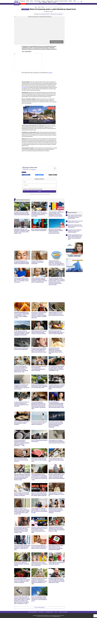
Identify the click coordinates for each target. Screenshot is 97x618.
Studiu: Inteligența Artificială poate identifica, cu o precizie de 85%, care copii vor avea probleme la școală (39, 510)
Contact (56, 611)
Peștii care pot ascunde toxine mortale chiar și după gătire (21, 348)
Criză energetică (37, 1)
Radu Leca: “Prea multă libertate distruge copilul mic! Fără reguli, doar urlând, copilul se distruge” (39, 494)
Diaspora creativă (49, 1)
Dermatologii (24, 87)
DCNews (16, 2)
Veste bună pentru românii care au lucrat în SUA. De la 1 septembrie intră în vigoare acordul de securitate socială (56, 214)
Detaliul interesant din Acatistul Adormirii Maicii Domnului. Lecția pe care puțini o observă (38, 332)
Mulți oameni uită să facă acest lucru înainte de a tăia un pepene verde (39, 460)
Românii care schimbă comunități (60, 1)
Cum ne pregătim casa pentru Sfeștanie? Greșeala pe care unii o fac (56, 494)
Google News (33, 169)
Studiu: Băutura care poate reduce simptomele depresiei (57, 563)
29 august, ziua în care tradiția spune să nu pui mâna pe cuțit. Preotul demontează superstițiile (22, 213)
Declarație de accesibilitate (63, 611)
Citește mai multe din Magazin (39, 607)
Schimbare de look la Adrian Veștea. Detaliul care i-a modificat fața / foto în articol (39, 564)
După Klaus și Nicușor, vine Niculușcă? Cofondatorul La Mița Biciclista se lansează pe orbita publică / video (22, 231)
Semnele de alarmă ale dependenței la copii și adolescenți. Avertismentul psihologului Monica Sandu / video (55, 350)
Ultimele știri (22, 1)
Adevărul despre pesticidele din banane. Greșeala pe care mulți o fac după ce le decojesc (21, 494)
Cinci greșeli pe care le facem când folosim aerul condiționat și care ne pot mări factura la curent (57, 441)
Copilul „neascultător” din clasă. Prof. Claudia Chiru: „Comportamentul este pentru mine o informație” (39, 368)
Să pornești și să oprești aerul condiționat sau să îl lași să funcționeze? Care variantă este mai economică (21, 386)
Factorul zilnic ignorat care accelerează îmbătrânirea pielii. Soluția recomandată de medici (21, 262)
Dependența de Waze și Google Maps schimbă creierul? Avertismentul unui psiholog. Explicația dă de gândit (56, 547)
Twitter (40, 174)
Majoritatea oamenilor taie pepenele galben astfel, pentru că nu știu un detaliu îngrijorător (56, 332)
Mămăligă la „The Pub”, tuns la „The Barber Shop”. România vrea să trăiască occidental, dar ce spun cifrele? (39, 214)
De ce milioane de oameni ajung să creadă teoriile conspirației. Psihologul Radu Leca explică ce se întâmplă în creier (56, 368)
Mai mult (54, 2)
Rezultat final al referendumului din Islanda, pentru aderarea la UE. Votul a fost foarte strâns (75, 226)
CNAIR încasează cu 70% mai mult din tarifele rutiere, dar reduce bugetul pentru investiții (56, 314)
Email (54, 174)
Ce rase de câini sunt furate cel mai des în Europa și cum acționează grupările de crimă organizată (21, 404)
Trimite (39, 191)
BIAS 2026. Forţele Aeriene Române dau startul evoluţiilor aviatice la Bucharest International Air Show (56, 231)
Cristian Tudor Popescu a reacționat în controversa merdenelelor (37, 262)
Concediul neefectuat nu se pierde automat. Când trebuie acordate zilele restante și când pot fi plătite (57, 386)
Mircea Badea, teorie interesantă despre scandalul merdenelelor (39, 229)
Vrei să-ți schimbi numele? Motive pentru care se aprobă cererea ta (21, 460)
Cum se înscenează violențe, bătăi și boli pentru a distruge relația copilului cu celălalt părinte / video (22, 547)
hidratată (50, 72)
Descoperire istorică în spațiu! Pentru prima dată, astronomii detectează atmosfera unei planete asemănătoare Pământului (56, 424)
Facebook (26, 174)
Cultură (74, 1)
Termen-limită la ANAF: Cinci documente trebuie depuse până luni (56, 460)
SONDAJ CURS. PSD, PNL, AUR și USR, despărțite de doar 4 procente (75, 222)
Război (31, 1)
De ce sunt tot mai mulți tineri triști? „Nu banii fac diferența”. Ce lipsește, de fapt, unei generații (39, 547)
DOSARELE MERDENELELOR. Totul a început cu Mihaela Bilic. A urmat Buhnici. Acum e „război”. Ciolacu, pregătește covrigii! (21, 315)
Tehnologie (45, 2)
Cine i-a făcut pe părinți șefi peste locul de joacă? (39, 441)
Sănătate (70, 1)
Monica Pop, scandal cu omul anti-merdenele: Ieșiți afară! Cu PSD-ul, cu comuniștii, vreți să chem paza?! (21, 280)
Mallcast (49, 2)
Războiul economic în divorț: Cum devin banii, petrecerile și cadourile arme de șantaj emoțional (56, 510)
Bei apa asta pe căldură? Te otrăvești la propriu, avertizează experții (21, 564)
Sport (40, 2)
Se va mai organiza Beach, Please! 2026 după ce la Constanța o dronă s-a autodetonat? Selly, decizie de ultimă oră (22, 580)
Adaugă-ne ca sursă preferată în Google (42, 14)
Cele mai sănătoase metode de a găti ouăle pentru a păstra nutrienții (21, 423)
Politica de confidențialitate (32, 611)
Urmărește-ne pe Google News (57, 14)
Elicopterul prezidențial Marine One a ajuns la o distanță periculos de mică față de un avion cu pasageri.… (44, 3)
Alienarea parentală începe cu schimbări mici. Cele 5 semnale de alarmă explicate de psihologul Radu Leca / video (57, 529)
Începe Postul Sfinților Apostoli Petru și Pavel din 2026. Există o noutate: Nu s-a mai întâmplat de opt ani (39, 598)
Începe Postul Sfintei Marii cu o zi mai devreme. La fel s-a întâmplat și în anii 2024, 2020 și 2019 (39, 386)
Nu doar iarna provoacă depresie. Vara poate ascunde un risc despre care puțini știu (39, 423)
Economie (43, 1)
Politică (27, 1)
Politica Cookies (41, 611)
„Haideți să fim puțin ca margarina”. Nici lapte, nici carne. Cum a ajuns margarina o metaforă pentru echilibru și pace (56, 262)
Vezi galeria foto (56, 42)
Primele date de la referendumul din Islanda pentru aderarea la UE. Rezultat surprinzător (74, 231)
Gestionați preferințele (49, 611)
